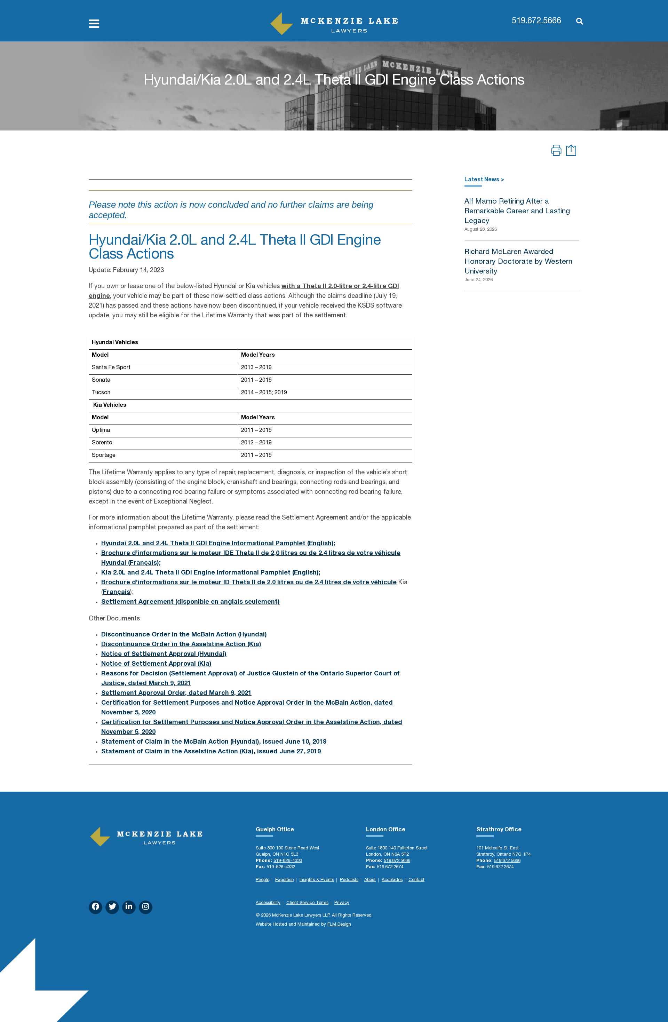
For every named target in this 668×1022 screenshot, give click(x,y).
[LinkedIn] (129, 907)
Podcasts (349, 880)
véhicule (384, 583)
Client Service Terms (307, 903)
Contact (416, 880)
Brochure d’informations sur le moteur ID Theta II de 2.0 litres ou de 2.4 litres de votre (236, 583)
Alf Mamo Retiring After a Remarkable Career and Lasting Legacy (517, 211)
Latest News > (484, 180)
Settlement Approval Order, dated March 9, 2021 (176, 693)
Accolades (392, 880)
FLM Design (339, 924)
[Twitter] (112, 907)
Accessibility (268, 903)
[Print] (556, 151)
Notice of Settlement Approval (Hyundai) (163, 654)
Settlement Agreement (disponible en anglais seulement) (190, 602)
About (370, 880)
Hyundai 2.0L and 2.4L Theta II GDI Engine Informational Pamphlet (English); (218, 544)
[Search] (576, 22)
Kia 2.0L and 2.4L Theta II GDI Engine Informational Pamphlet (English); (210, 573)
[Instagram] (145, 907)
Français (116, 592)
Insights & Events (317, 880)
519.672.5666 (536, 21)
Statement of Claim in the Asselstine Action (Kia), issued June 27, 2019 (211, 752)
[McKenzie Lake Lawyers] (334, 23)
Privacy (341, 903)
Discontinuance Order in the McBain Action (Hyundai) (184, 635)
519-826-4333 (287, 861)
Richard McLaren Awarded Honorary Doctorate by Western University (518, 262)
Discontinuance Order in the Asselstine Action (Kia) (181, 645)
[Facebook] (95, 907)
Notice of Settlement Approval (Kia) (156, 664)
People (262, 880)
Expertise (284, 880)
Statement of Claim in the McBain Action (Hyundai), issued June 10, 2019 (213, 742)
